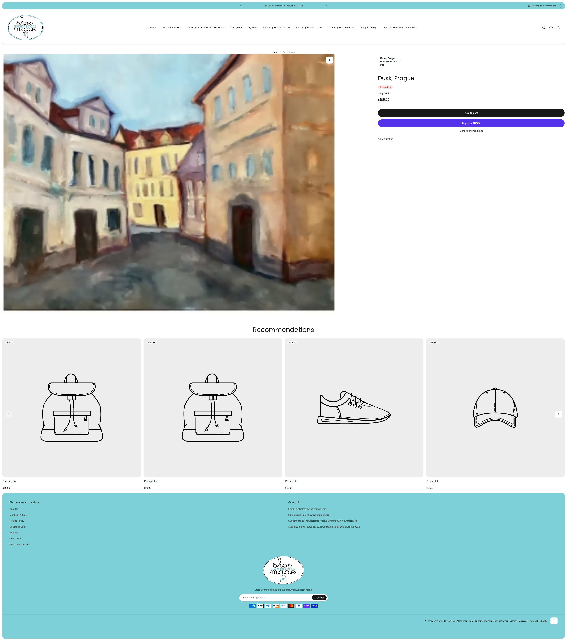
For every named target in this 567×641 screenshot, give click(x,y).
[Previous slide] (241, 6)
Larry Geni (383, 93)
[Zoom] (329, 60)
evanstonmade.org (319, 515)
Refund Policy (16, 521)
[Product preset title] (71, 407)
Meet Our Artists (18, 515)
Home (274, 52)
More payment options (471, 131)
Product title (9, 481)
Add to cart (471, 112)
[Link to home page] (283, 570)
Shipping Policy (17, 526)
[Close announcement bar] (560, 6)
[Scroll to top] (554, 620)
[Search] (544, 27)
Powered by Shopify (538, 621)
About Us (14, 509)
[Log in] (551, 27)
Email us (14, 532)
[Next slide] (326, 6)
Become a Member (19, 544)
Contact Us (15, 538)
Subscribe (319, 597)
